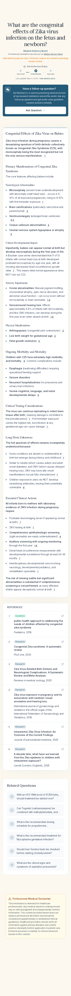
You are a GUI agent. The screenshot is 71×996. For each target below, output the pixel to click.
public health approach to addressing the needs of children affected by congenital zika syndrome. (38, 624)
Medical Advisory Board (35, 51)
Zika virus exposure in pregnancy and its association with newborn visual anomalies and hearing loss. (38, 698)
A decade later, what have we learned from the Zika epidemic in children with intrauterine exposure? (37, 757)
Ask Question (34, 110)
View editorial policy (47, 78)
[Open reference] (62, 616)
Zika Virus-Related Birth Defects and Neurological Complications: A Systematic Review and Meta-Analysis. (38, 672)
